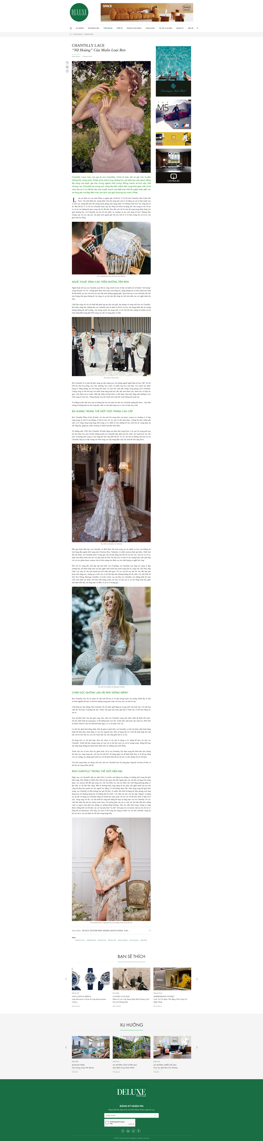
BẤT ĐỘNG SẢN (93, 28)
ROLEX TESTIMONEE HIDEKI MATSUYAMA (105, 930)
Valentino (143, 940)
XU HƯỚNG (80, 28)
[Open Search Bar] (197, 28)
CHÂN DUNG (150, 28)
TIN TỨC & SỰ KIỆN (165, 28)
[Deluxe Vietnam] (79, 12)
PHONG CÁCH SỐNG (134, 28)
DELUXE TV (180, 28)
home (71, 28)
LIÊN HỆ (190, 28)
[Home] (71, 34)
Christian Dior (91, 940)
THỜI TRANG (108, 28)
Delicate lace (102, 940)
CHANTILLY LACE (79, 940)
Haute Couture (122, 940)
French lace (112, 940)
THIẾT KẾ (119, 28)
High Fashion (133, 940)
